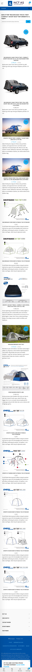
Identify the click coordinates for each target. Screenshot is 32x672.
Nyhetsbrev (21, 646)
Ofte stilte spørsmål (16, 649)
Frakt (10, 642)
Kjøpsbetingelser (18, 642)
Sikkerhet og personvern (10, 646)
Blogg (27, 646)
